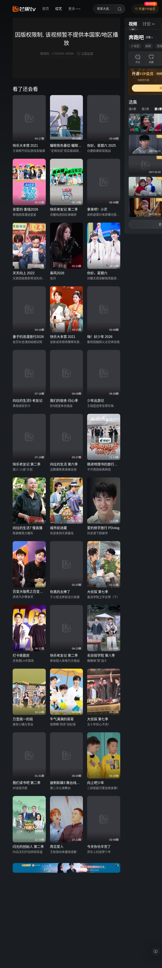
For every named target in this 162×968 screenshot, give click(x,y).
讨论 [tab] (146, 24)
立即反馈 (87, 53)
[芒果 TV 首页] (24, 9)
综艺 (58, 9)
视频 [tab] (133, 24)
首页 (45, 9)
